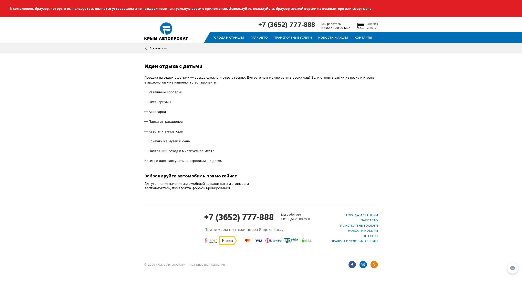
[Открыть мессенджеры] (512, 268)
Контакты (363, 37)
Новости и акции (333, 37)
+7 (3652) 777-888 (286, 25)
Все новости (158, 48)
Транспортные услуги (293, 37)
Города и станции (228, 37)
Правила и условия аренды (354, 241)
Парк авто (259, 37)
